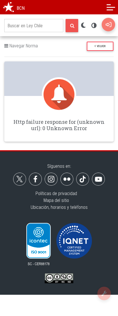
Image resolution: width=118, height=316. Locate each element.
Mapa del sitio (56, 200)
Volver (100, 46)
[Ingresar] (108, 24)
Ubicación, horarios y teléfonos (59, 207)
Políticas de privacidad (56, 193)
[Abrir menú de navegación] (111, 7)
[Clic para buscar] (72, 25)
